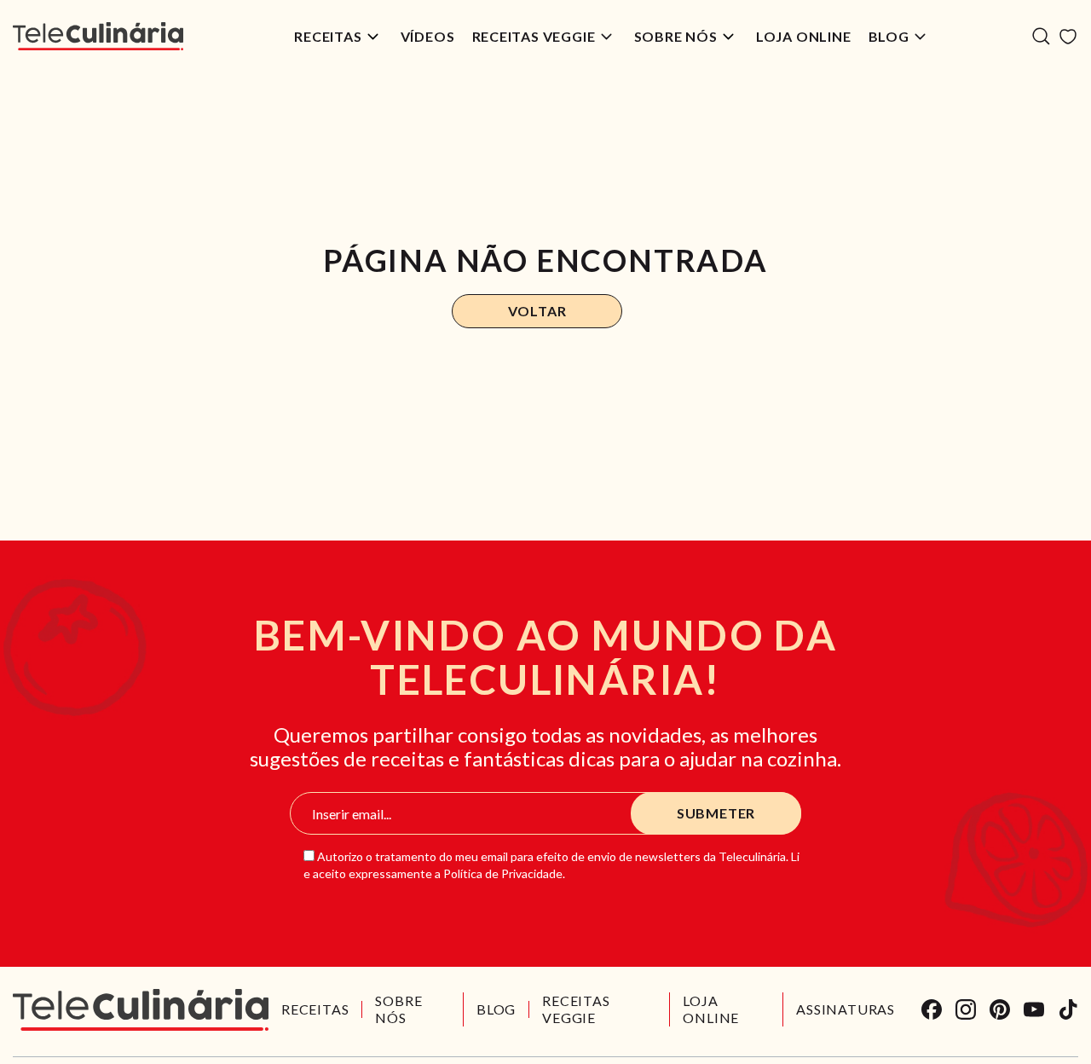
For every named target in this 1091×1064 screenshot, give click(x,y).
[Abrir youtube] (1034, 1009)
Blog (889, 36)
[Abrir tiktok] (1068, 1009)
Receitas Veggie (534, 36)
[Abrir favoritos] (1068, 36)
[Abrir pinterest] (1000, 1009)
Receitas (327, 36)
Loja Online (803, 36)
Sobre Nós (676, 36)
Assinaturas (845, 1009)
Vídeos (428, 36)
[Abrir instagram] (965, 1009)
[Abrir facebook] (931, 1009)
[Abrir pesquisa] (1041, 36)
